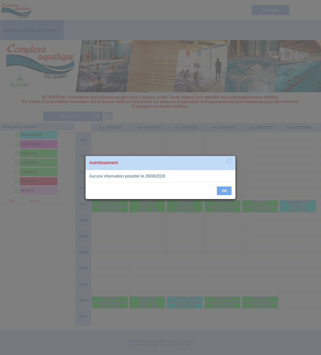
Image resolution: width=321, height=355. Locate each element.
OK (224, 191)
